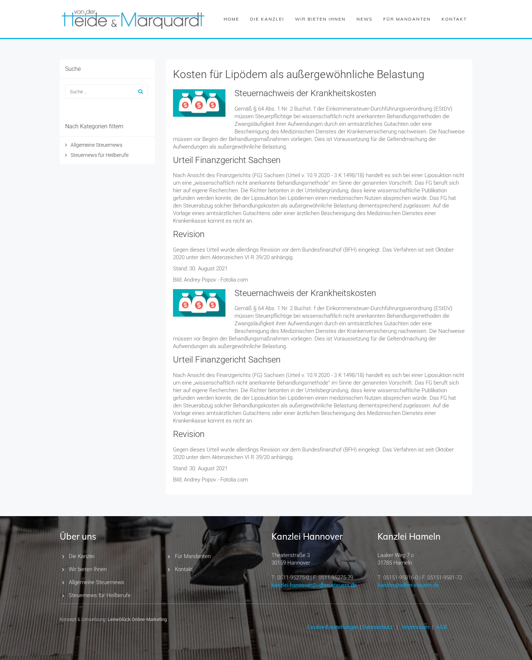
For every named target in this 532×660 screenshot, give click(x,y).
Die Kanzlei (267, 19)
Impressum (415, 627)
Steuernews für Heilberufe (99, 155)
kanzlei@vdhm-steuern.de (408, 585)
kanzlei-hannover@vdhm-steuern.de (313, 585)
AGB (441, 627)
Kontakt (454, 19)
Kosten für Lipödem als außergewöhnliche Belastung (299, 74)
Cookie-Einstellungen (332, 627)
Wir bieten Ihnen (320, 19)
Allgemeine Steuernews (96, 145)
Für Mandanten (407, 19)
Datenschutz (377, 627)
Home (231, 19)
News (364, 19)
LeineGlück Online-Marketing (137, 619)
